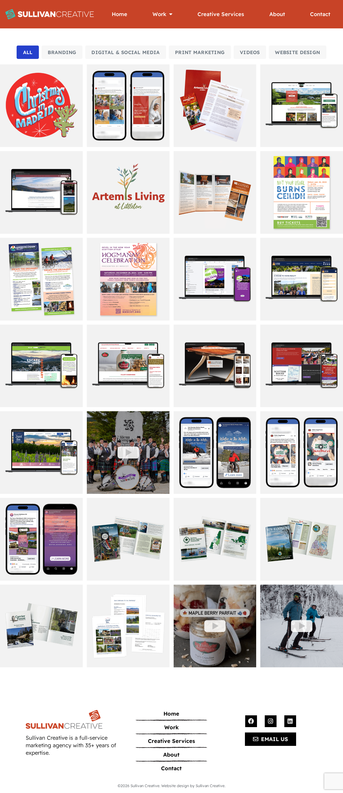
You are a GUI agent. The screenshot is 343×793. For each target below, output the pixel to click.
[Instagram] (271, 721)
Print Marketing (200, 52)
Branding (62, 52)
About (277, 14)
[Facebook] (251, 721)
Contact (320, 14)
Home (119, 14)
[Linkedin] (290, 721)
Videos (250, 52)
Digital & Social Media (125, 52)
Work (159, 14)
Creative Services (220, 14)
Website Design (297, 52)
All (28, 52)
